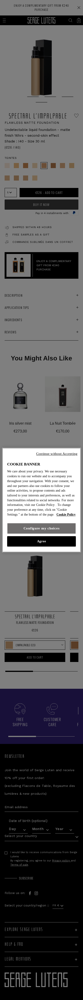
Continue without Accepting (56, 454)
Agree (41, 541)
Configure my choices (42, 528)
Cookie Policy (66, 514)
